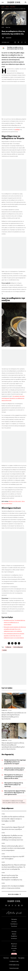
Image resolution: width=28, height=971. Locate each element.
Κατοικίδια (14, 948)
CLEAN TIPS (4, 710)
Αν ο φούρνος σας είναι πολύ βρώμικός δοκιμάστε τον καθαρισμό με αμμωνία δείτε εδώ (13, 398)
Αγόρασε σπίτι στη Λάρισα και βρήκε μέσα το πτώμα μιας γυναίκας (13, 887)
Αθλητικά (14, 946)
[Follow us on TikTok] (9, 905)
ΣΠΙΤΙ (7, 6)
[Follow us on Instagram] (22, 905)
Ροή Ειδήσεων (14, 923)
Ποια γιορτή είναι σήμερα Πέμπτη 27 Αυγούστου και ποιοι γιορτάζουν (13, 828)
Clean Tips (12, 6)
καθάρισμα (8, 647)
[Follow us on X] (15, 905)
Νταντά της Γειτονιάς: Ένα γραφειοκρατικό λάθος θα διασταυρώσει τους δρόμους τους (12, 877)
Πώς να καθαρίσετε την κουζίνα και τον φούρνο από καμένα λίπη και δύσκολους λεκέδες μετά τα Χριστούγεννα (14, 716)
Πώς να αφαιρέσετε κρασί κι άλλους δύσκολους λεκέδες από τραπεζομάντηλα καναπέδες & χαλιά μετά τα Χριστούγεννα (13, 746)
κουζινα (5, 650)
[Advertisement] (14, 100)
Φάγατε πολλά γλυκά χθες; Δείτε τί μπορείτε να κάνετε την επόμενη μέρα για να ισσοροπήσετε (13, 848)
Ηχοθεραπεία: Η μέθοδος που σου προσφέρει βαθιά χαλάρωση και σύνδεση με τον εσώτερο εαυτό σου (12, 837)
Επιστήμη (14, 931)
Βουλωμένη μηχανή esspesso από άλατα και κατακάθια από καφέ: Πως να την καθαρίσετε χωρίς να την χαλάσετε (15, 629)
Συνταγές (14, 921)
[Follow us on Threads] (19, 905)
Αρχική (2, 6)
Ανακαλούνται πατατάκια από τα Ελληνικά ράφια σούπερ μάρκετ (14, 769)
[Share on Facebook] (22, 42)
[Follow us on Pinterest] (6, 905)
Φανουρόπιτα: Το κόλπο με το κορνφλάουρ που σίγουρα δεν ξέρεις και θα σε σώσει (13, 776)
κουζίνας (17, 129)
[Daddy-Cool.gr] (14, 2)
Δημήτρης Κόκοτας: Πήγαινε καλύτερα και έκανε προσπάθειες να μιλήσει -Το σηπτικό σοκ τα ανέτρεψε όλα (14, 867)
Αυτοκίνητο (14, 938)
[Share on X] (25, 42)
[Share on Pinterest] (18, 42)
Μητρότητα (14, 943)
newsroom (8, 37)
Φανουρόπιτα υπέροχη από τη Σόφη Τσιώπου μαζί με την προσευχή (13, 784)
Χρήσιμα (14, 933)
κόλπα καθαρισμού (18, 647)
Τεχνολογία (14, 926)
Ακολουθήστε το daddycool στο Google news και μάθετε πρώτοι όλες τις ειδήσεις (14, 801)
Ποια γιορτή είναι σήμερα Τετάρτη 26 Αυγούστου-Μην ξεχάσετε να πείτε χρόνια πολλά (14, 792)
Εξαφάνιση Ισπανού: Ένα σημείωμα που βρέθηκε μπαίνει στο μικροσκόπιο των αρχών (15, 761)
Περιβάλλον (14, 936)
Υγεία (14, 950)
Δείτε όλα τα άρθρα (13, 894)
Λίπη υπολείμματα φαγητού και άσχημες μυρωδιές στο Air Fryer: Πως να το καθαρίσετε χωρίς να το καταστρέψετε (14, 635)
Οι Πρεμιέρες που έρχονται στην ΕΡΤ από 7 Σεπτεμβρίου (13, 857)
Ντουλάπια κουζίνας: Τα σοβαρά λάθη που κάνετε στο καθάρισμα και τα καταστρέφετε (14, 622)
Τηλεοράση (14, 919)
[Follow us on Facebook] (12, 905)
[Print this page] (15, 42)
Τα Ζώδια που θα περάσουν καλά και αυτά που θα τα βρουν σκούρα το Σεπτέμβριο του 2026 (13, 818)
